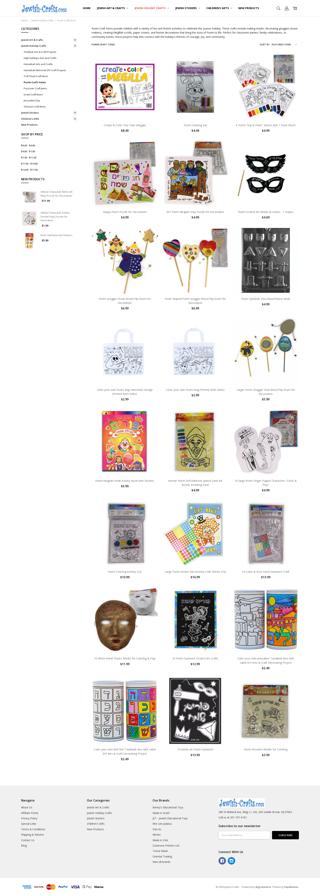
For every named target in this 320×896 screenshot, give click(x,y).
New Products (248, 8)
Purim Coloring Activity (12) (125, 571)
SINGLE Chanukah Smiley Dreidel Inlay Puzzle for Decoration (55, 216)
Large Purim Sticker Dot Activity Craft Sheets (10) (195, 571)
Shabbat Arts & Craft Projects (40, 52)
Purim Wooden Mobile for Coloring (265, 749)
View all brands (161, 862)
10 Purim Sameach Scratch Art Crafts (195, 658)
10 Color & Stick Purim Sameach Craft (265, 571)
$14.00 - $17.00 (29, 169)
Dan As (157, 829)
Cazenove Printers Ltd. (166, 845)
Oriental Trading (162, 856)
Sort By (264, 44)
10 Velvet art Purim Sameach (195, 749)
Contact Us (27, 840)
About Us (26, 807)
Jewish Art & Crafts (111, 8)
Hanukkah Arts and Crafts (38, 64)
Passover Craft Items (35, 88)
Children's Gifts (218, 8)
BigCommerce (263, 887)
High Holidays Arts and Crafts (40, 58)
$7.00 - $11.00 (28, 157)
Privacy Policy (29, 818)
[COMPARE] (151, 66)
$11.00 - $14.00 (29, 163)
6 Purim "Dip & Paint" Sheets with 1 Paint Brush (266, 125)
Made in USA (160, 840)
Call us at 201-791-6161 (233, 817)
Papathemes (291, 887)
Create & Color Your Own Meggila (125, 125)
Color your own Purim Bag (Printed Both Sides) (195, 389)
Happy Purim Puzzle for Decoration (125, 212)
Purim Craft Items (35, 82)
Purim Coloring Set (195, 125)
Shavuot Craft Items (35, 106)
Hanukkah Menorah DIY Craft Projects (45, 70)
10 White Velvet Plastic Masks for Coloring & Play (124, 658)
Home (86, 8)
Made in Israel (161, 813)
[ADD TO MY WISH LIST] (151, 72)
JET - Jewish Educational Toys (170, 818)
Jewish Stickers (186, 8)
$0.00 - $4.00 (28, 145)
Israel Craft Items (33, 94)
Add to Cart (125, 104)
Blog (24, 845)
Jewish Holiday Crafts (150, 8)
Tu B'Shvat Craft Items (36, 76)
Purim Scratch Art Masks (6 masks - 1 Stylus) (266, 212)
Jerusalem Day (32, 100)
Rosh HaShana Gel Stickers (56, 235)
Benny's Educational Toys (168, 807)
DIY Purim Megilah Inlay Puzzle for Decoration (195, 212)
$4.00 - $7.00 (28, 151)
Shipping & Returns (32, 834)
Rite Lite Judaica (162, 823)
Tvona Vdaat (160, 851)
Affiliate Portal (29, 813)
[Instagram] (231, 861)
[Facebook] (222, 861)
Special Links (28, 823)
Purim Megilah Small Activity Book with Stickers (124, 480)
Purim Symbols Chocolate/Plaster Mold (265, 299)
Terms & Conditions (33, 829)
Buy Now (125, 112)
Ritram (157, 834)
